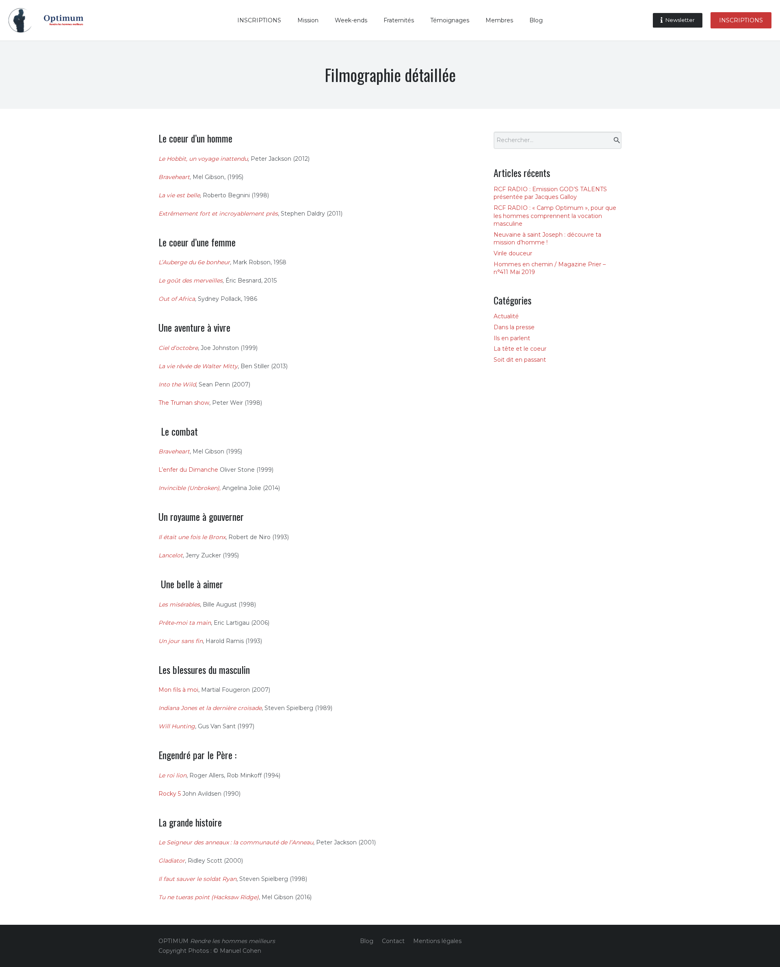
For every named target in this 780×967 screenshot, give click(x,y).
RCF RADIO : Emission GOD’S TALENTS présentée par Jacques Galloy (550, 193)
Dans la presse (514, 327)
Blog (366, 941)
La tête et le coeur (520, 348)
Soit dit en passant (520, 359)
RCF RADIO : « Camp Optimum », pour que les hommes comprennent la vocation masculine (555, 215)
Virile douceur (513, 253)
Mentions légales (437, 941)
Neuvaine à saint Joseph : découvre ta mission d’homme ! (547, 238)
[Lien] (20, 20)
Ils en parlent (512, 338)
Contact (393, 941)
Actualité (506, 316)
